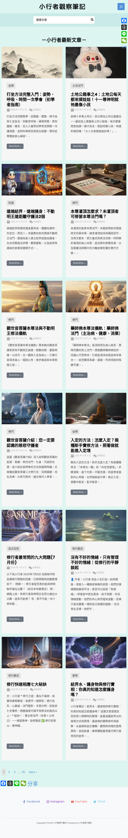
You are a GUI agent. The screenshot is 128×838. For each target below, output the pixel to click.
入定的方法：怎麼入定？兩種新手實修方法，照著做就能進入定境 (95, 445)
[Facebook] (124, 20)
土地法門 (77, 86)
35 (23, 772)
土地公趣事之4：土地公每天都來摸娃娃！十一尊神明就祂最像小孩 (96, 99)
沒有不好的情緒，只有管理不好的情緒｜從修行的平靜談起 (95, 562)
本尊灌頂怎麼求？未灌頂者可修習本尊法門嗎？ (95, 214)
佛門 (75, 203)
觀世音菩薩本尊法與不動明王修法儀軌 (31, 330)
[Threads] (124, 27)
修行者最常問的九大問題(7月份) (31, 560)
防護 (11, 203)
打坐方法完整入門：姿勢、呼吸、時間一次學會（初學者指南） (31, 99)
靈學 (75, 676)
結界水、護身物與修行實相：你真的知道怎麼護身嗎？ (93, 689)
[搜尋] (92, 20)
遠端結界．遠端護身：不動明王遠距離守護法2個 (31, 214)
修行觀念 (77, 549)
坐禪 (11, 86)
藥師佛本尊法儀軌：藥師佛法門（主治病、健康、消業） (97, 330)
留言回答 (13, 549)
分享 (32, 783)
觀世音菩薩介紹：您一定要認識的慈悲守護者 (31, 442)
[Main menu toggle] (121, 6)
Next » (33, 772)
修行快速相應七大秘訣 (27, 684)
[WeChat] (124, 40)
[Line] (124, 34)
